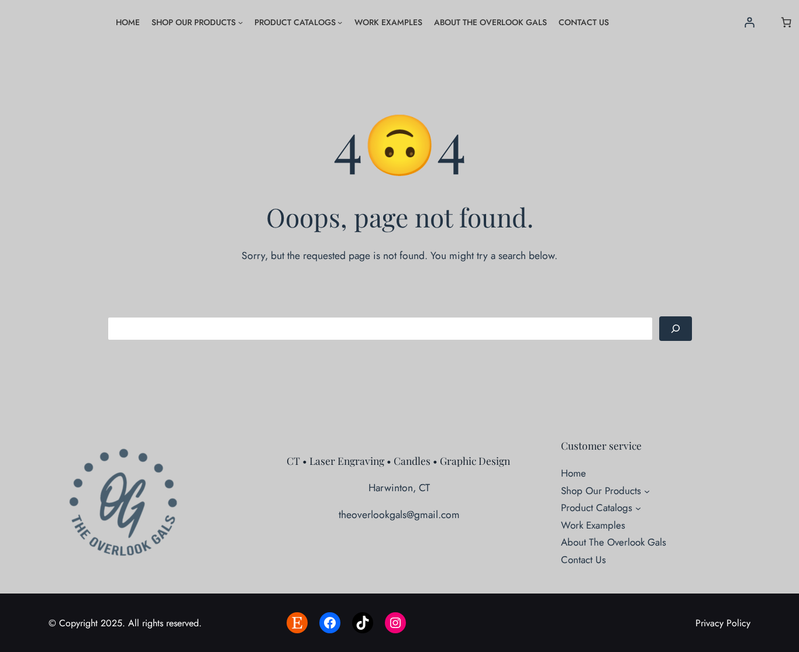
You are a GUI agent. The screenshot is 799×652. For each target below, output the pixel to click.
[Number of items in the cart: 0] (786, 22)
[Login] (749, 22)
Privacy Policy (722, 623)
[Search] (675, 328)
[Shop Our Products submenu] (240, 22)
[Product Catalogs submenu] (339, 22)
